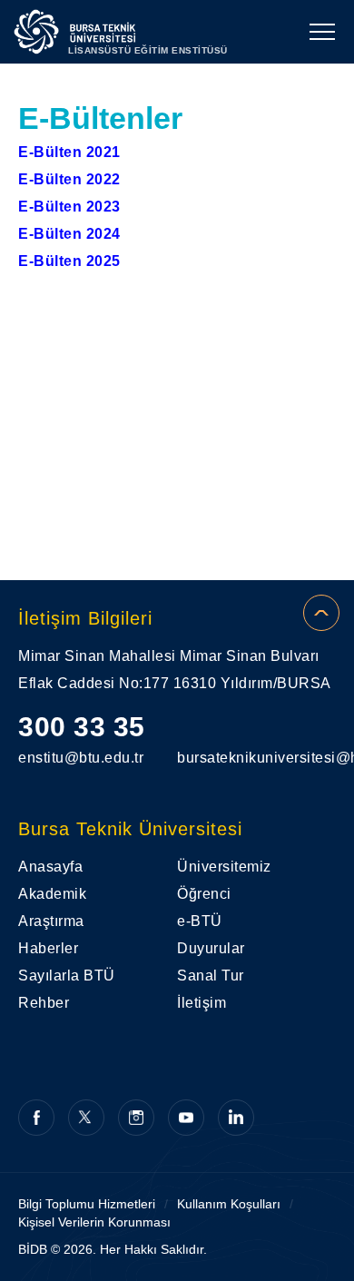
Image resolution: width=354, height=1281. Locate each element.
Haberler (48, 948)
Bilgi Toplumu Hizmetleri (86, 1204)
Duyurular (211, 948)
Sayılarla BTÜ (66, 975)
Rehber (43, 1002)
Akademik (52, 894)
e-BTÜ (199, 921)
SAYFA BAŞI (321, 613)
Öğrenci (204, 894)
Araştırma (51, 921)
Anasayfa (50, 866)
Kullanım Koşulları (228, 1204)
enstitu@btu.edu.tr (80, 757)
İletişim (201, 1002)
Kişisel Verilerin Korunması (94, 1222)
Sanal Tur (210, 975)
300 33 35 (81, 727)
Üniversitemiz (224, 866)
